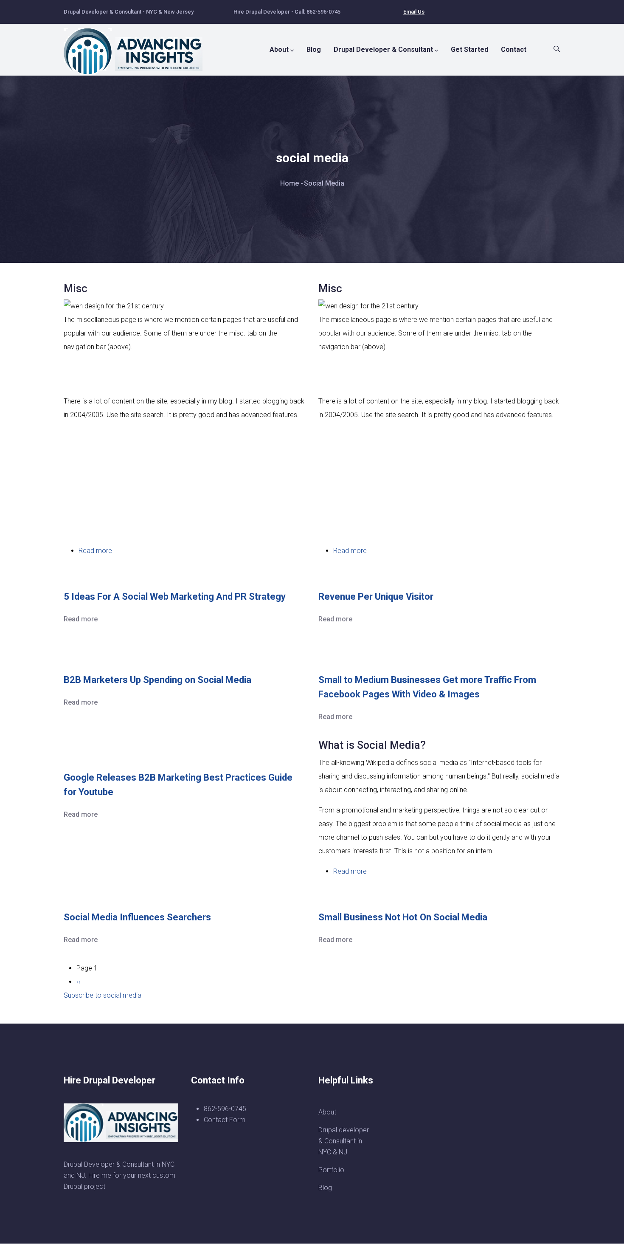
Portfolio (331, 1170)
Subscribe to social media (102, 995)
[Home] (138, 47)
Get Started (469, 49)
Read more (95, 551)
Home (289, 183)
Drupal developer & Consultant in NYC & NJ (343, 1141)
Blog (313, 49)
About (279, 49)
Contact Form (224, 1120)
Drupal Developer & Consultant (383, 49)
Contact (513, 49)
